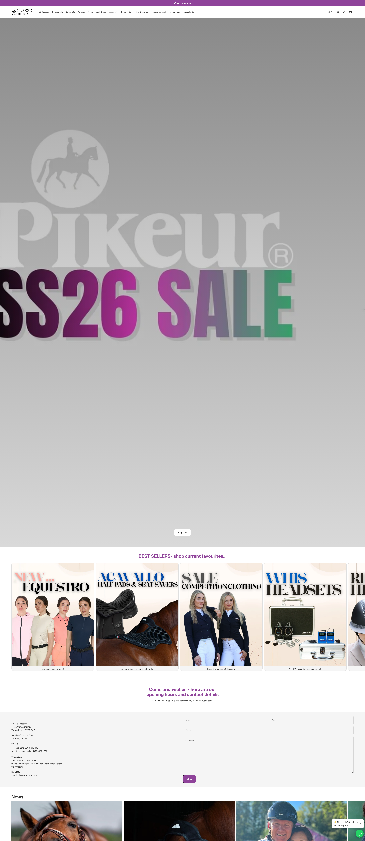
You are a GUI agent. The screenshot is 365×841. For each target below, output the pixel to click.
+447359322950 (39, 751)
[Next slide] (350, 617)
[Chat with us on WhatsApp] (360, 834)
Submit (189, 779)
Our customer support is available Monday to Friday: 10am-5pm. (182, 700)
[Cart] (350, 12)
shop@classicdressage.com (24, 775)
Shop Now (182, 532)
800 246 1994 (32, 748)
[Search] (338, 12)
